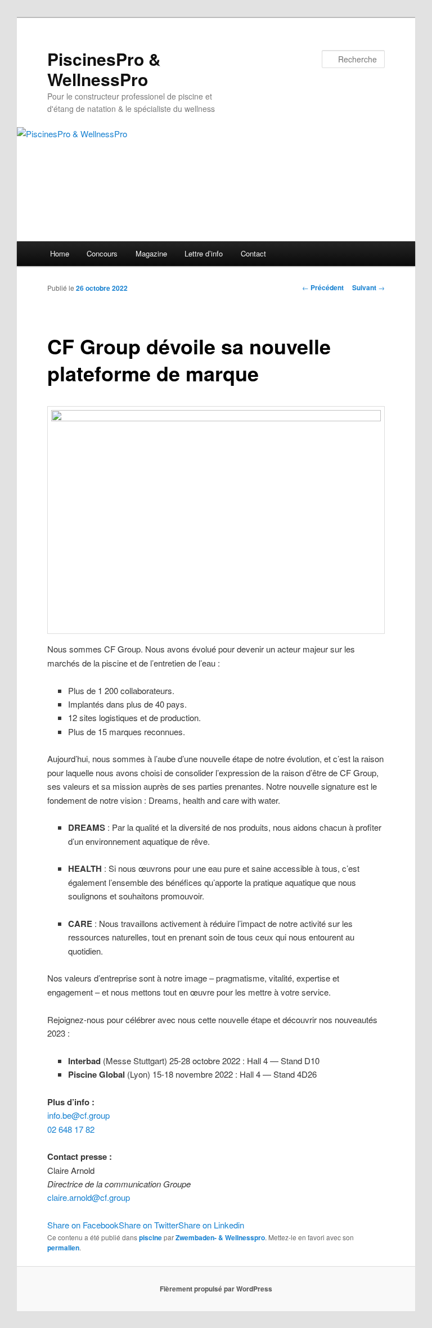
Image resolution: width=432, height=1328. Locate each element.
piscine (150, 1237)
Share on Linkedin (211, 1225)
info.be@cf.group (78, 1115)
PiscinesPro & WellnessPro (104, 69)
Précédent (323, 287)
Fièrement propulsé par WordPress (216, 1289)
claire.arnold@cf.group (88, 1197)
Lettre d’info (203, 253)
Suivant (368, 287)
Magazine (151, 253)
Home (59, 253)
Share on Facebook (83, 1225)
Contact (253, 253)
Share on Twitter (148, 1225)
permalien (63, 1248)
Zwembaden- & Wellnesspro (220, 1237)
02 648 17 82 (70, 1129)
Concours (102, 253)
